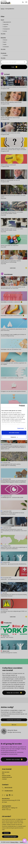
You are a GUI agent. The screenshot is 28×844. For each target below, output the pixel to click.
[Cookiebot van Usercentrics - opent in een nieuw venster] (20, 406)
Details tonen (20, 428)
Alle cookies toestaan (14, 432)
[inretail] (10, 2)
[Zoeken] (23, 2)
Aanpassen (13, 437)
